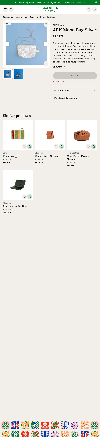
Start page (8, 17)
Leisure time (21, 17)
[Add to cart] (29, 146)
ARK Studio (58, 24)
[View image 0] (8, 74)
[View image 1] (18, 74)
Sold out (75, 75)
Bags (32, 17)
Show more (59, 66)
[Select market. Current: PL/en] (96, 2)
